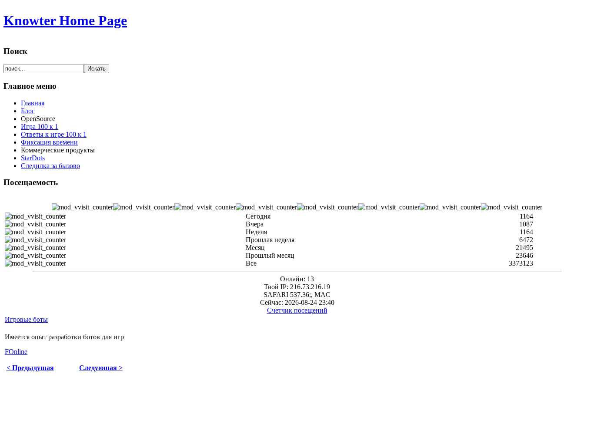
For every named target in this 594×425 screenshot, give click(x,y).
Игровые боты (26, 319)
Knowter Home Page (65, 20)
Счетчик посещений (297, 310)
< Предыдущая (30, 367)
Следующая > (101, 367)
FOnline (16, 351)
